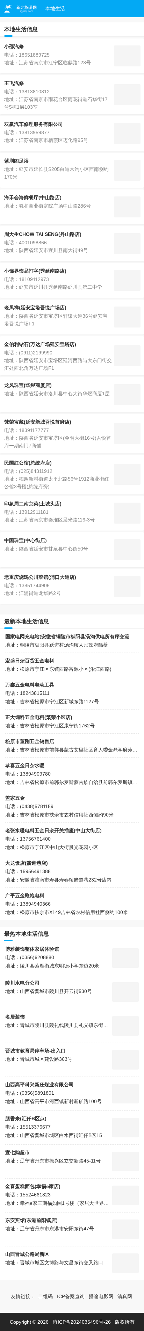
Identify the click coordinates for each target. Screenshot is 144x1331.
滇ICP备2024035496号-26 (82, 1322)
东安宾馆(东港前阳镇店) (31, 1220)
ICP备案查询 (71, 1296)
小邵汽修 (14, 46)
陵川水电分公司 (22, 983)
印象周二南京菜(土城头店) (33, 503)
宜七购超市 (17, 1152)
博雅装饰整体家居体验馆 (32, 949)
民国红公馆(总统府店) (28, 463)
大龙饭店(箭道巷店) (26, 863)
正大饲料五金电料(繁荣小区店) (38, 717)
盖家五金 (15, 798)
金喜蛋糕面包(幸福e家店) (32, 1186)
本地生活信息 (21, 29)
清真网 (124, 1296)
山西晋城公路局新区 (27, 1254)
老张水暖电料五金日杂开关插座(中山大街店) (53, 830)
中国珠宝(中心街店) (25, 540)
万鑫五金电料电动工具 (29, 685)
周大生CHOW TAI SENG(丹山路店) (42, 234)
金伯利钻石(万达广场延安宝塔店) (40, 344)
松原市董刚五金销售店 (29, 741)
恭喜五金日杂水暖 (24, 765)
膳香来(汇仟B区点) (25, 1118)
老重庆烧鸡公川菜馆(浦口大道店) (40, 577)
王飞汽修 (14, 83)
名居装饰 (15, 1017)
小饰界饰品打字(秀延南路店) (35, 271)
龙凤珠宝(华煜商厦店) (28, 385)
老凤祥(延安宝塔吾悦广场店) (35, 307)
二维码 (45, 1296)
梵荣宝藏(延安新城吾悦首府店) (37, 422)
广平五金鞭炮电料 (24, 895)
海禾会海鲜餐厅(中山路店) (33, 197)
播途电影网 (101, 1296)
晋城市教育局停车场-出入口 (35, 1050)
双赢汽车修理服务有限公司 (33, 124)
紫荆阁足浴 (16, 161)
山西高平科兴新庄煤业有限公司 (39, 1084)
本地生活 (55, 8)
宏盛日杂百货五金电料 (29, 660)
